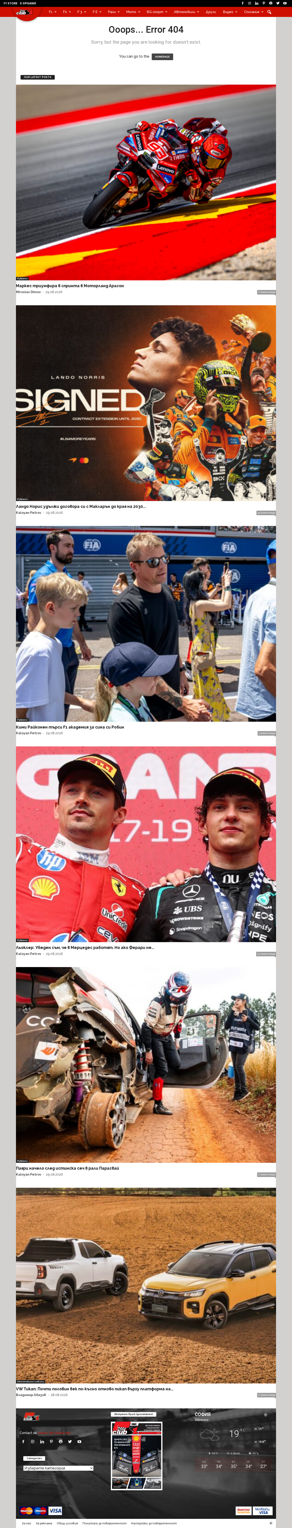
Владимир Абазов (31, 1395)
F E (95, 12)
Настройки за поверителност (154, 1523)
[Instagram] (249, 3)
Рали (112, 12)
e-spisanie (28, 3)
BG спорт (155, 12)
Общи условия (67, 1523)
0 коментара (266, 292)
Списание (251, 12)
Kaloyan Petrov (28, 513)
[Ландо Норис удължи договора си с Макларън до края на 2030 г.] (146, 403)
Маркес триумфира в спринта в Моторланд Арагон (70, 285)
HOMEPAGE (162, 56)
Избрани (22, 278)
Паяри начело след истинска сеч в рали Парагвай (67, 1168)
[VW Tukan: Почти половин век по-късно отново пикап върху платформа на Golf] (146, 1285)
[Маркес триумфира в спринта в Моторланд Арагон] (146, 182)
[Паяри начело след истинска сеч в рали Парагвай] (146, 1065)
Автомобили (184, 12)
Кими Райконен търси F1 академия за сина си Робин (70, 727)
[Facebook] (242, 3)
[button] (269, 12)
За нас (26, 1523)
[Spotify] (271, 3)
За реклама (44, 1523)
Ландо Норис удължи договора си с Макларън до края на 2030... (81, 506)
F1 (50, 12)
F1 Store (10, 3)
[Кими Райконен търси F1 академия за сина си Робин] (146, 624)
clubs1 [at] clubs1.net (54, 1433)
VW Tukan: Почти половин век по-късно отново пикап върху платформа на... (94, 1388)
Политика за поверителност (105, 1523)
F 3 (80, 12)
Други (211, 12)
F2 (65, 12)
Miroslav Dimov (28, 292)
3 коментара (266, 733)
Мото (131, 12)
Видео (228, 12)
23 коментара (266, 953)
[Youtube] (285, 3)
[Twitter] (278, 3)
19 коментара (266, 512)
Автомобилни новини (30, 1381)
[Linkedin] (256, 3)
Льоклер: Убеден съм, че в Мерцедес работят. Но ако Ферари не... (85, 947)
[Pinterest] (263, 3)
